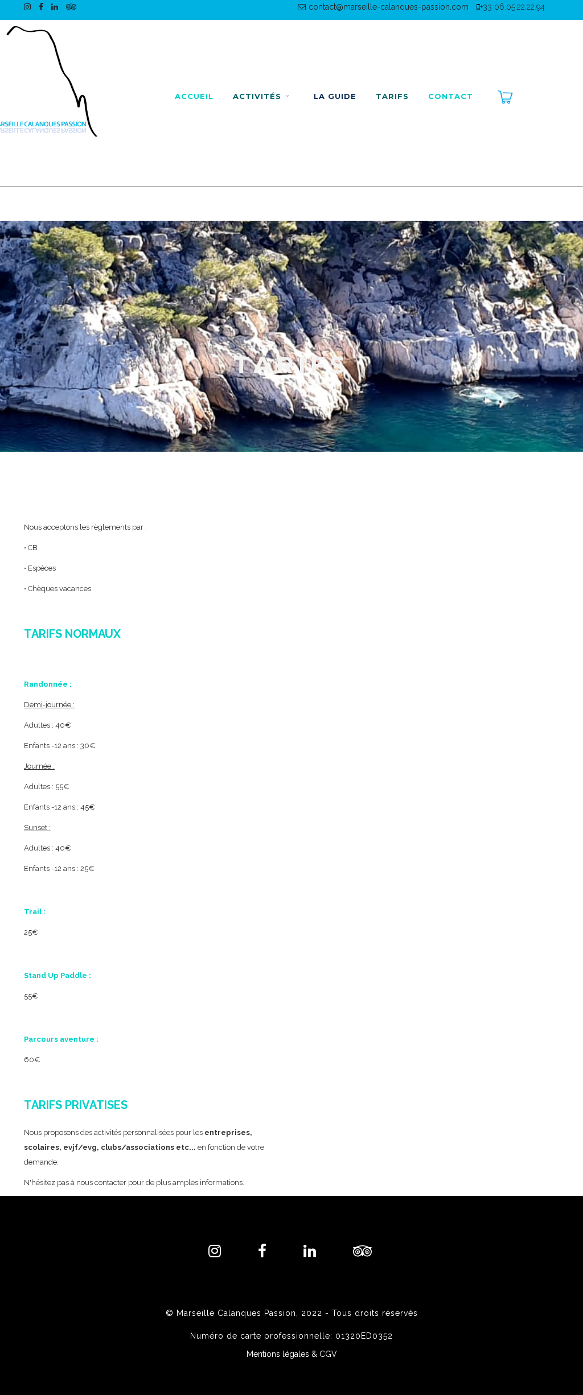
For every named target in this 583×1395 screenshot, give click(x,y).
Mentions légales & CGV (292, 1354)
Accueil (194, 96)
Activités (258, 96)
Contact (450, 96)
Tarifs (392, 96)
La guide (335, 96)
